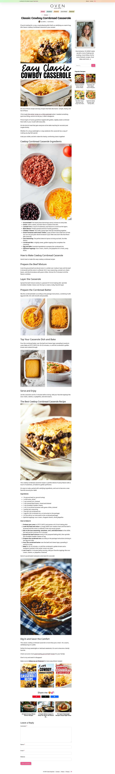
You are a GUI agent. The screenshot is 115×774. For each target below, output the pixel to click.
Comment (23, 726)
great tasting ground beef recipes (44, 654)
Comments (50, 21)
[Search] (93, 65)
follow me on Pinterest (36, 661)
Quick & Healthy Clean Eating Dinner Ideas (79, 86)
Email (22, 750)
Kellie (44, 21)
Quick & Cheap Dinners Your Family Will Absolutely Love (90, 102)
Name (22, 744)
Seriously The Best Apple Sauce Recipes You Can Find (91, 86)
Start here (36, 1)
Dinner (46, 15)
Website (22, 757)
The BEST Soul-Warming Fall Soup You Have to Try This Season (79, 102)
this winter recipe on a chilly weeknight (40, 114)
